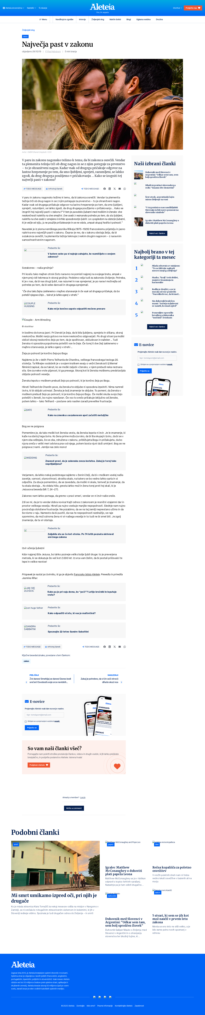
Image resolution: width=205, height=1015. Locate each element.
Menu (44, 19)
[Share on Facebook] (104, 189)
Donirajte (81, 1006)
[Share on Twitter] (115, 189)
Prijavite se (32, 727)
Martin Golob (115, 19)
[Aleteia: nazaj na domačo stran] (102, 6)
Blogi (128, 19)
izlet (157, 844)
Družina (159, 19)
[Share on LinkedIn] (109, 189)
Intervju (82, 19)
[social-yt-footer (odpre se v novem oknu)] (94, 997)
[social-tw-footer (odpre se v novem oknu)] (105, 997)
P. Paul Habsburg (53, 51)
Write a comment (74, 808)
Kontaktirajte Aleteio (123, 1006)
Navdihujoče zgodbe (64, 19)
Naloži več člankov (157, 233)
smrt (16, 844)
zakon (26, 661)
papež (110, 844)
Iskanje (44, 8)
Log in (82, 797)
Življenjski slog (97, 19)
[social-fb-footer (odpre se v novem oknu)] (100, 997)
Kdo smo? (91, 1006)
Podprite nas (191, 8)
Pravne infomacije (105, 1006)
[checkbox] (25, 721)
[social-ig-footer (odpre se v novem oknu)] (110, 997)
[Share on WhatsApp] (125, 189)
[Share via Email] (120, 189)
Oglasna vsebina (143, 19)
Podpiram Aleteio (37, 765)
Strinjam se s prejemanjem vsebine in (44, 721)
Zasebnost (139, 1006)
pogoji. (57, 721)
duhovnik (112, 896)
